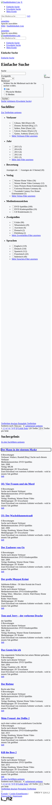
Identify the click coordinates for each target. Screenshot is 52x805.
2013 (16, 152)
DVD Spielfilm (20, 206)
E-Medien (10, 94)
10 (16, 428)
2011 (16, 157)
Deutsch (17, 249)
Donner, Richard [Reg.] (24, 125)
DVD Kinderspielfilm (23, 209)
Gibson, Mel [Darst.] (23, 123)
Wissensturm (19, 225)
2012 (16, 154)
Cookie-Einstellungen (18, 794)
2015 (16, 146)
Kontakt (4, 794)
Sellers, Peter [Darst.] (23, 128)
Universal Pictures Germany (26, 188)
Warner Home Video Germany (27, 183)
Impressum (17, 796)
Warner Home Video (23, 180)
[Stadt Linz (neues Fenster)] (6, 800)
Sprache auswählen (9, 23)
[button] (47, 76)
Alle (8, 89)
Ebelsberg (18, 233)
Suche (3, 71)
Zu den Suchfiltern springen (13, 442)
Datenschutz (6, 796)
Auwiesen (18, 228)
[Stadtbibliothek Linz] (10, 2)
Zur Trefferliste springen (11, 112)
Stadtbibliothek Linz (15, 26)
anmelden (5, 21)
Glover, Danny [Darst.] (24, 131)
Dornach (18, 230)
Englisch (18, 246)
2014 (16, 149)
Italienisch (18, 257)
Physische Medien (13, 92)
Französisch (19, 254)
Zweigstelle (6, 76)
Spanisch (18, 251)
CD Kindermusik (21, 212)
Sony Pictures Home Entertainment (29, 186)
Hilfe (3, 26)
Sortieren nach (7, 426)
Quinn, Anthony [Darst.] (24, 133)
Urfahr (17, 222)
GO (28, 16)
